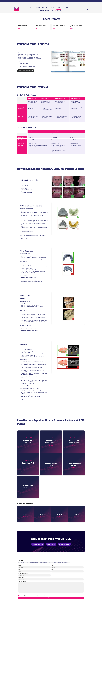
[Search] (83, 9)
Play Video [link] (28, 445)
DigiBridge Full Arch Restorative (48, 7)
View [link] (19, 28)
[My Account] (85, 9)
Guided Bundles (60, 7)
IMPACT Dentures (68, 7)
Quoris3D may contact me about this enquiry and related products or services (33, 595)
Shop (52, 10)
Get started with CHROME (38, 544)
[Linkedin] (69, 5)
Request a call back (51, 544)
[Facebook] (67, 5)
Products (30, 7)
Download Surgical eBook (64, 544)
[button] (25, 70)
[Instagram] (68, 5)
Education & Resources (44, 10)
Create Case (58, 10)
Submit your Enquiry (51, 597)
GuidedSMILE (37, 7)
